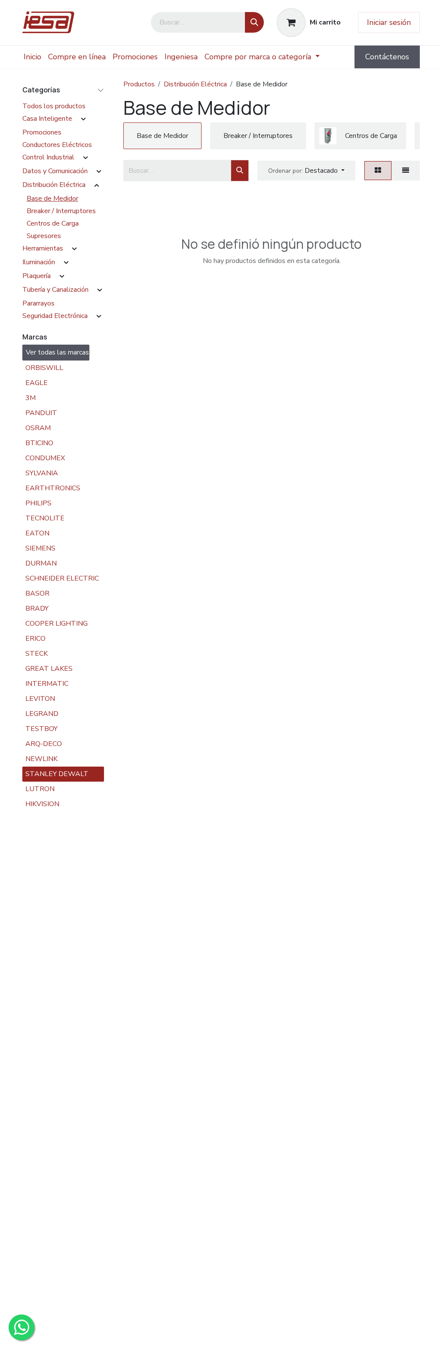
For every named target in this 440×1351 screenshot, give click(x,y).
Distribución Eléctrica (54, 185)
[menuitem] (32, 57)
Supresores (44, 236)
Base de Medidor (52, 198)
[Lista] (405, 170)
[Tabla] (378, 170)
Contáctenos (387, 57)
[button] (306, 170)
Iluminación (38, 262)
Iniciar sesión (389, 22)
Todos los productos (54, 106)
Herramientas (42, 248)
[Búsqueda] (254, 22)
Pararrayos (38, 303)
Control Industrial (48, 157)
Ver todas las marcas (57, 352)
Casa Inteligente (47, 118)
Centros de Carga (53, 223)
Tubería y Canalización (55, 289)
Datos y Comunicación (55, 171)
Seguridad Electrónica (55, 316)
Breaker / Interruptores (61, 211)
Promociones (41, 132)
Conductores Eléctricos (57, 145)
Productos (139, 84)
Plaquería (36, 276)
